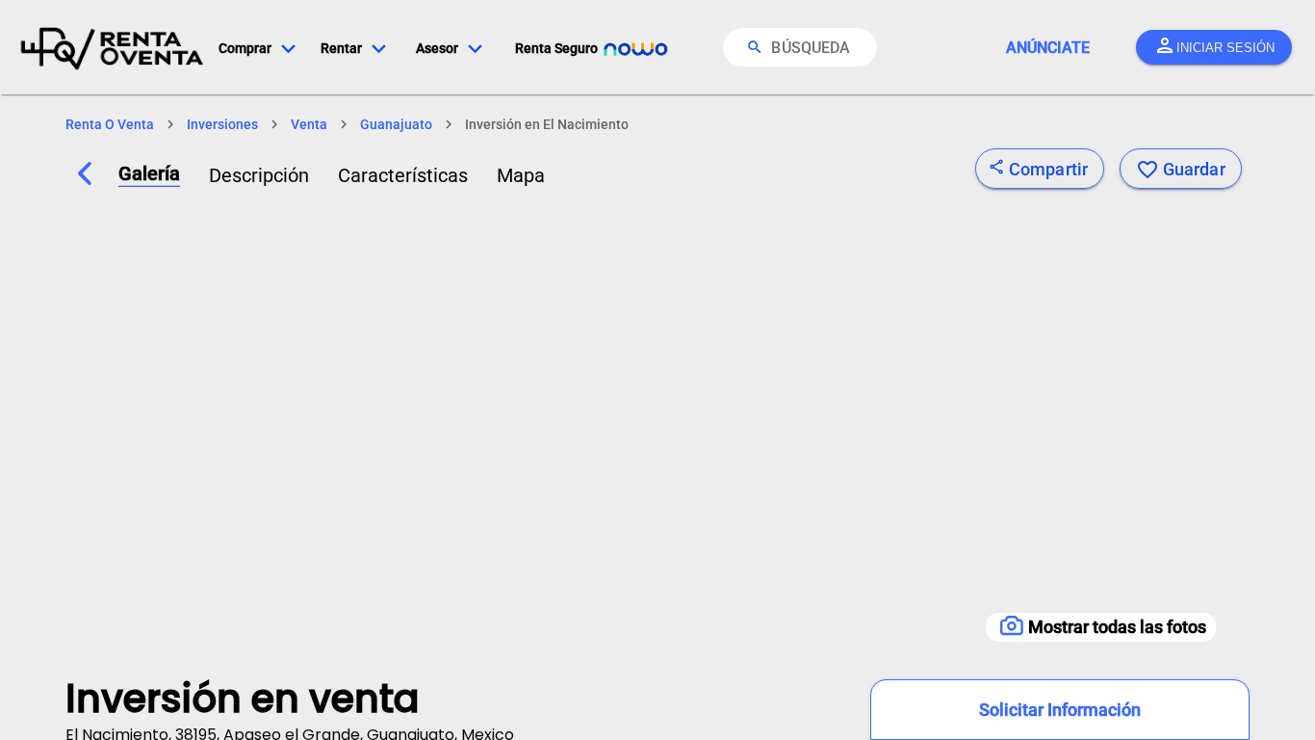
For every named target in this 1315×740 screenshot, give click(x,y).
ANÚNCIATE (1048, 48)
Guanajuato (396, 124)
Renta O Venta (109, 124)
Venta (309, 124)
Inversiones (222, 124)
